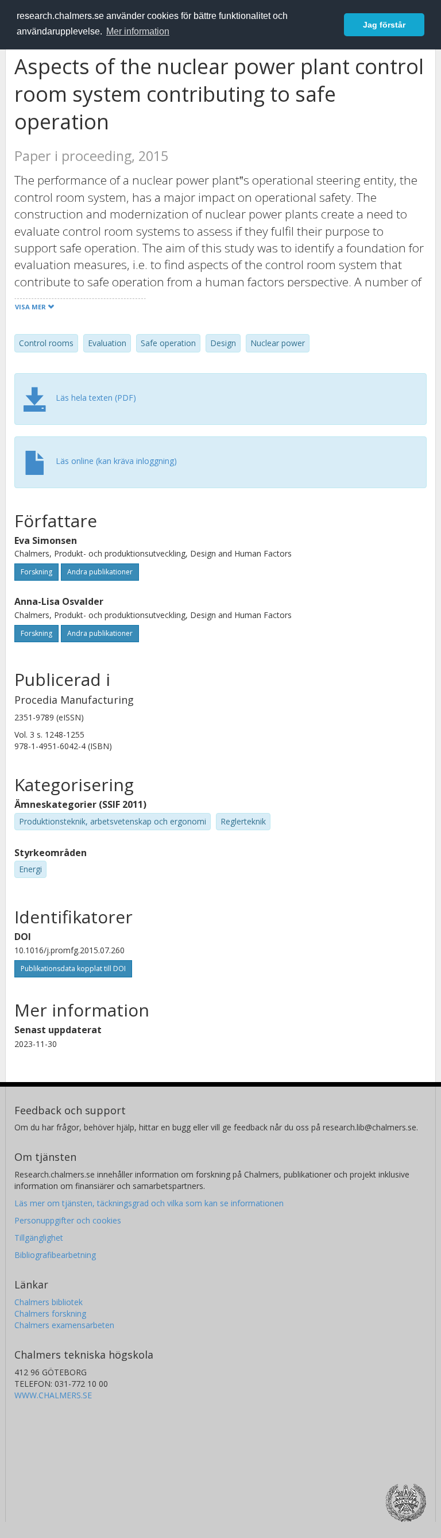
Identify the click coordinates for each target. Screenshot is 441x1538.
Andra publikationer (100, 572)
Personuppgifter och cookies (67, 1220)
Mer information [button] (137, 31)
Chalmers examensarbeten (64, 1325)
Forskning (36, 572)
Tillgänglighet (38, 1237)
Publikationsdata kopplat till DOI (73, 968)
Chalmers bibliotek (48, 1302)
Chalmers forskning (50, 1313)
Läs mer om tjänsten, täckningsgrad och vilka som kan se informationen (149, 1203)
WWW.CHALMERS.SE (53, 1395)
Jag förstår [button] (384, 24)
